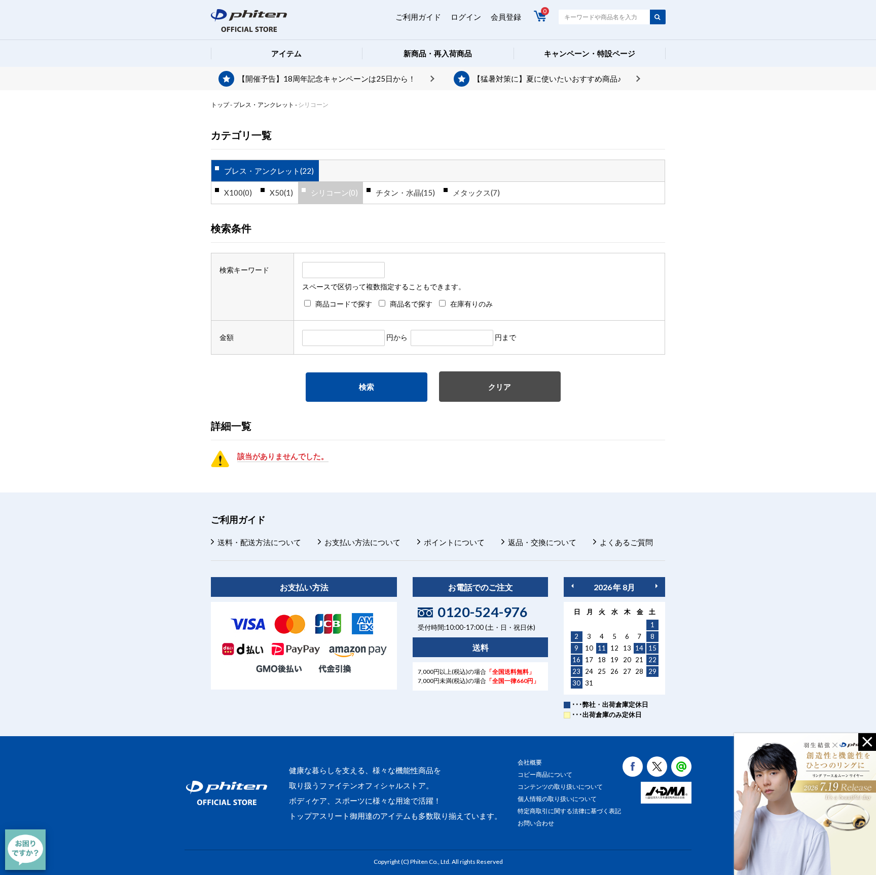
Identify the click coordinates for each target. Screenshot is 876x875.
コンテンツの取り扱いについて (560, 786)
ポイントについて (454, 542)
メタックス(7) (476, 192)
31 (589, 683)
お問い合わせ (536, 823)
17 (589, 660)
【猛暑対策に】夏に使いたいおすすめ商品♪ (547, 78)
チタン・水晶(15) (405, 192)
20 (627, 660)
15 (652, 648)
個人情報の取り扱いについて (557, 799)
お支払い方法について (362, 542)
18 (602, 660)
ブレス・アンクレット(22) (269, 170)
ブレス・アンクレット (263, 104)
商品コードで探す (343, 303)
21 (639, 660)
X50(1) (281, 192)
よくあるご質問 (626, 542)
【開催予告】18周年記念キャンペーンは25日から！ (327, 78)
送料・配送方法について (259, 542)
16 (576, 660)
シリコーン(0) (334, 192)
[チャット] (25, 849)
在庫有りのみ (471, 303)
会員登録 (506, 16)
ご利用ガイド (418, 16)
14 (639, 648)
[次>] (656, 586)
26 (614, 671)
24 (589, 671)
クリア (499, 386)
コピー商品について (545, 774)
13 (627, 648)
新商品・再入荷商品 (438, 53)
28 (639, 671)
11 (602, 648)
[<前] (572, 586)
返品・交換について (542, 542)
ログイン (466, 16)
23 (576, 671)
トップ (220, 104)
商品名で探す (411, 303)
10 (589, 648)
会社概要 (530, 762)
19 (614, 660)
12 (614, 648)
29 (652, 671)
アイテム (286, 53)
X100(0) (238, 192)
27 (627, 671)
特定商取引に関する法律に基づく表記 (569, 811)
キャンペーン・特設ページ (589, 53)
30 (576, 683)
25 (602, 671)
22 (652, 660)
